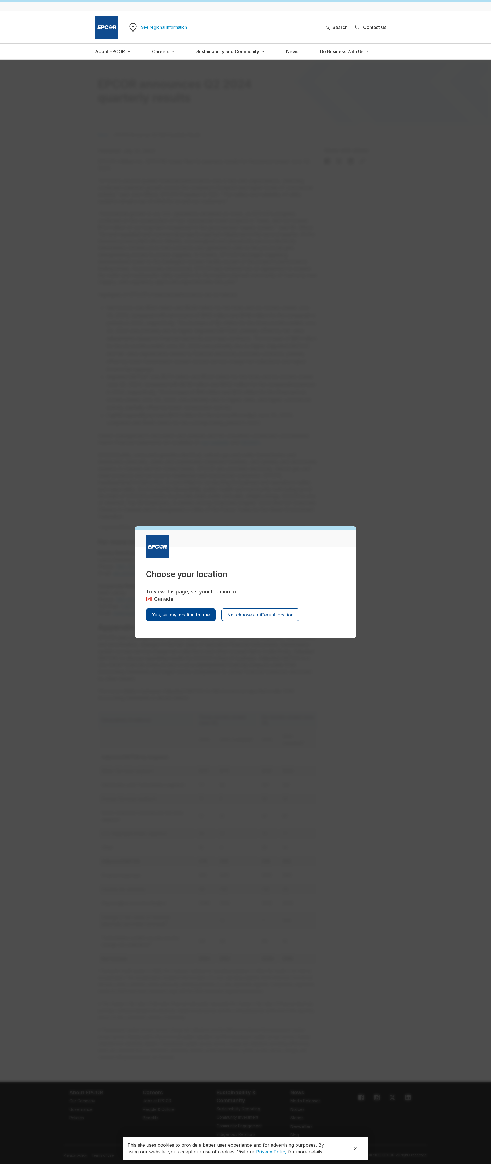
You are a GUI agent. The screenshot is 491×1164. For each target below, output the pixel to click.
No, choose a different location (260, 615)
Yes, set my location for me (181, 615)
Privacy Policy (271, 1152)
